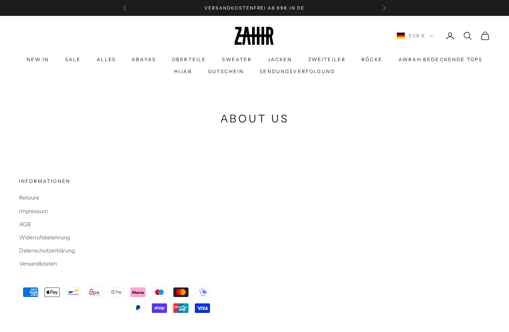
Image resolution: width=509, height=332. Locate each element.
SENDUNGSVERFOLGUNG (297, 71)
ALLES (106, 59)
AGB (25, 224)
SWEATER (237, 59)
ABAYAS (144, 59)
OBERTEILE (189, 59)
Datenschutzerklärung (47, 250)
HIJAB (183, 71)
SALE (73, 59)
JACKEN (280, 59)
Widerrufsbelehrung (44, 237)
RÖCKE (372, 59)
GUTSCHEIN (226, 71)
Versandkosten (38, 263)
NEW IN (38, 59)
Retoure (29, 197)
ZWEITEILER (327, 59)
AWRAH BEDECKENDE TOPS (440, 59)
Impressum (33, 211)
